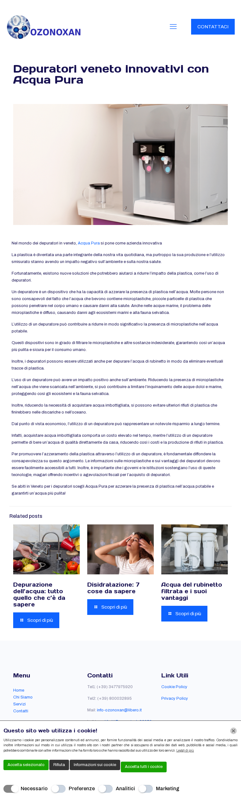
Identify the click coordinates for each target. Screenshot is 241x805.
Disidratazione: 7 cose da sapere (113, 588)
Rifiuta (59, 765)
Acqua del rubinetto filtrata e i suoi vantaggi (191, 591)
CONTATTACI (212, 26)
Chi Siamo (23, 697)
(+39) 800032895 (114, 698)
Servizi (19, 704)
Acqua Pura (89, 243)
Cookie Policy (174, 687)
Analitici (125, 788)
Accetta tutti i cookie (144, 766)
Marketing (167, 788)
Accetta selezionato (26, 765)
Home (18, 690)
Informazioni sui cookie (95, 765)
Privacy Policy (174, 698)
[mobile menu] (173, 26)
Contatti (20, 711)
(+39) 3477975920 (115, 687)
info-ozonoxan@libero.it (119, 710)
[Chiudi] (233, 731)
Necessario (34, 788)
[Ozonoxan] (44, 26)
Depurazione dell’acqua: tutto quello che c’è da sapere (39, 594)
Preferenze (82, 788)
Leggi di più (185, 750)
